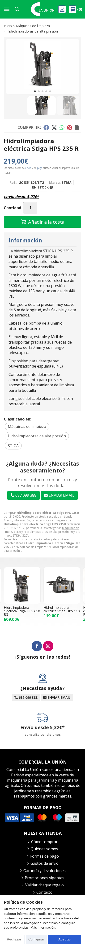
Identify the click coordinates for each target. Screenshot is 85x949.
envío (28, 168)
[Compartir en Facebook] (46, 127)
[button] (35, 91)
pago (39, 168)
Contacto (44, 892)
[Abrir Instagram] (48, 646)
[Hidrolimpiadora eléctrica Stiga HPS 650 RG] (22, 585)
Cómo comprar (44, 841)
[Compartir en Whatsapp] (62, 127)
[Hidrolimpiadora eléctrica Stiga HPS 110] (62, 585)
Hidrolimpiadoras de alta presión (46, 532)
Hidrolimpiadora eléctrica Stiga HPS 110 (61, 609)
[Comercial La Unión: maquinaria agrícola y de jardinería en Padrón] (42, 9)
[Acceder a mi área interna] (62, 9)
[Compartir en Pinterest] (69, 127)
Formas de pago (44, 856)
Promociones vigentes (44, 877)
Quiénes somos (44, 848)
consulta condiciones (43, 735)
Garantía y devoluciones (44, 870)
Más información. (43, 927)
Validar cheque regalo (44, 885)
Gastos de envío (44, 863)
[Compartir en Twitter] (54, 127)
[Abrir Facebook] (37, 646)
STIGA (17, 536)
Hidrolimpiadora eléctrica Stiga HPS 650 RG (22, 611)
